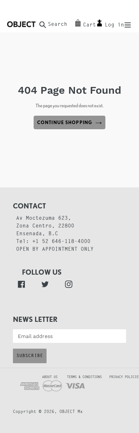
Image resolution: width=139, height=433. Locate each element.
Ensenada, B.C (37, 234)
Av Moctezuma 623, (43, 218)
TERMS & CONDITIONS (87, 377)
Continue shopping (64, 122)
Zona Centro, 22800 (45, 226)
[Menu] (128, 24)
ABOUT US (39, 377)
